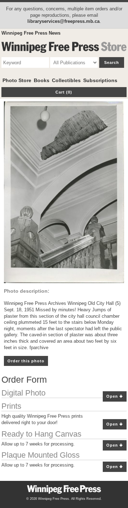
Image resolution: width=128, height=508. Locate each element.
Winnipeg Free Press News (30, 33)
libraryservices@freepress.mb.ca (63, 21)
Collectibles (66, 80)
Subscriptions (100, 80)
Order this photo (25, 361)
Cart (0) (63, 92)
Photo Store (16, 80)
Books (41, 80)
